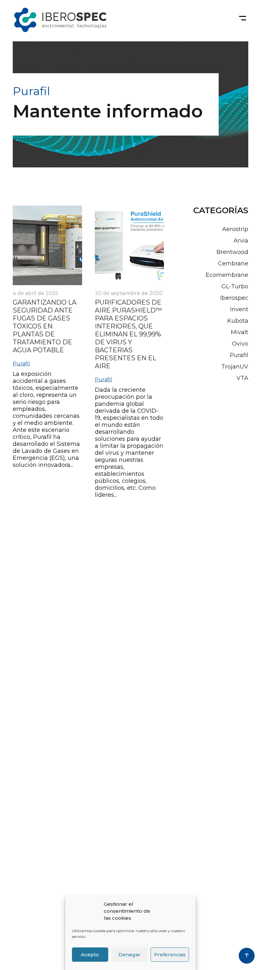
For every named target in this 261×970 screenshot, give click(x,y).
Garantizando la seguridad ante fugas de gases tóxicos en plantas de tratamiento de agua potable (44, 326)
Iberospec (234, 297)
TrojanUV (234, 366)
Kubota (237, 320)
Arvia (241, 240)
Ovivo (240, 343)
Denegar (129, 955)
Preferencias (170, 955)
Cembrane (233, 263)
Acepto (90, 955)
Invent (239, 309)
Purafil (21, 364)
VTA (242, 378)
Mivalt (239, 332)
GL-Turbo (235, 286)
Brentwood (232, 252)
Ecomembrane (227, 274)
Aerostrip (235, 229)
